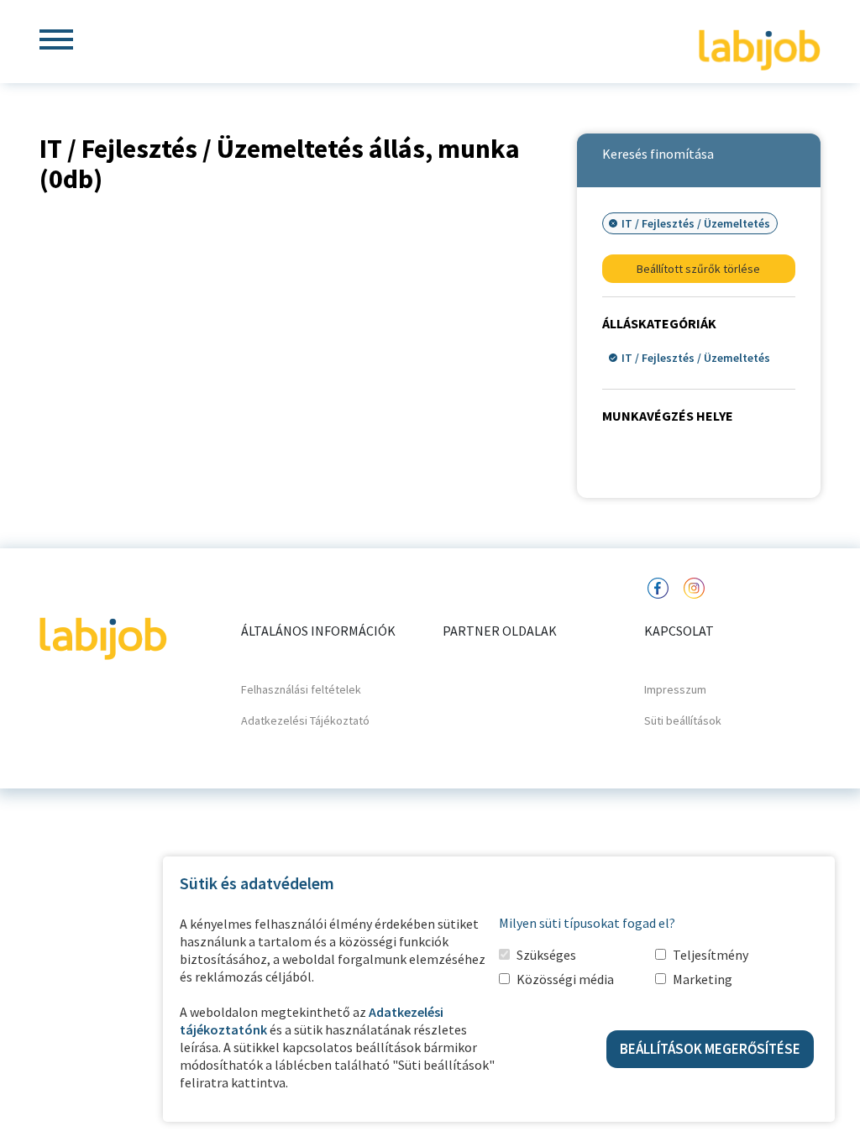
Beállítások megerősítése (710, 1049)
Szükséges (546, 954)
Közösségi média (565, 979)
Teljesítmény (710, 954)
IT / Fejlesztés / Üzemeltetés (695, 357)
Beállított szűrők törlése (698, 268)
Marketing (702, 979)
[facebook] (657, 587)
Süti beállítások (682, 720)
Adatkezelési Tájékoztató (305, 720)
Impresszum (675, 689)
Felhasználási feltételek (301, 689)
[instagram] (693, 587)
